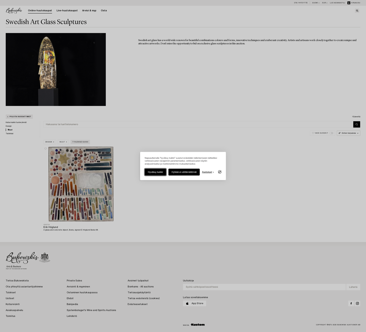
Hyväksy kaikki (155, 172)
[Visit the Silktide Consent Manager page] (219, 172)
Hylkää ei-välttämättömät (184, 172)
